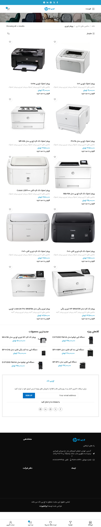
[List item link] (62, 460)
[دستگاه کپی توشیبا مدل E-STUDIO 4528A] (91, 340)
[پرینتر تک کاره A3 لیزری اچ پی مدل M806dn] (42, 340)
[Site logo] (50, 9)
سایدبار (89, 34)
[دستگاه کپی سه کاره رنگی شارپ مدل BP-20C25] (43, 353)
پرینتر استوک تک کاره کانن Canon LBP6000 (33, 190)
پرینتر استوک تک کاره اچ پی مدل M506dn (79, 193)
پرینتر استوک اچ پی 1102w (40, 83)
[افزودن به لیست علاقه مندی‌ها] (54, 41)
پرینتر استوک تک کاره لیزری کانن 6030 (36, 251)
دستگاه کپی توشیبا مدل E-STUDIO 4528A (68, 337)
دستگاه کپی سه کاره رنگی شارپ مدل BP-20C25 (19, 350)
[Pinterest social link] (50, 2)
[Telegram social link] (44, 2)
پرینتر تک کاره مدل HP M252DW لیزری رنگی (78, 308)
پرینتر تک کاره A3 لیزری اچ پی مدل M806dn (19, 337)
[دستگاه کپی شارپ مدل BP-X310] (83, 365)
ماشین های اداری (82, 26)
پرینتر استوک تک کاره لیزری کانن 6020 (81, 251)
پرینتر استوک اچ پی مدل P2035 (83, 141)
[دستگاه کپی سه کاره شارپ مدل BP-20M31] (90, 353)
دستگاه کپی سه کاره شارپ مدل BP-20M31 (68, 350)
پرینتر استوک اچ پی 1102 (86, 83)
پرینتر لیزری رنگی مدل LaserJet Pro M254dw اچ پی (29, 308)
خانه (93, 26)
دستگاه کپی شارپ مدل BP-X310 (64, 362)
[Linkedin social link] (47, 2)
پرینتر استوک (77, 87)
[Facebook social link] (57, 2)
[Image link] (80, 440)
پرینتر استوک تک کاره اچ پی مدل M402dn (34, 141)
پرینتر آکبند (78, 312)
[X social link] (54, 2)
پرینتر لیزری (67, 87)
